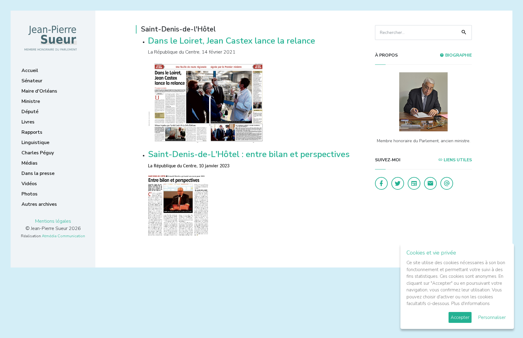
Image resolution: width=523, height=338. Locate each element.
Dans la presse (37, 173)
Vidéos (29, 183)
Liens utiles (457, 160)
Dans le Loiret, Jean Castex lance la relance (231, 41)
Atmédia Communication (63, 236)
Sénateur (31, 80)
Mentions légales (53, 221)
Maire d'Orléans (39, 91)
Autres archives (39, 204)
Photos (29, 194)
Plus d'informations (470, 303)
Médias (29, 163)
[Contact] (430, 183)
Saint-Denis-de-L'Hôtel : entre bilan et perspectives (249, 154)
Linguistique (35, 142)
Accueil (29, 70)
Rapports (31, 132)
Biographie (458, 55)
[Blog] (414, 183)
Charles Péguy (37, 152)
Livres (28, 122)
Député (29, 111)
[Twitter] (397, 183)
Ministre (30, 101)
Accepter (460, 317)
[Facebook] (381, 183)
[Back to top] (504, 319)
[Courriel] (446, 183)
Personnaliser (492, 317)
